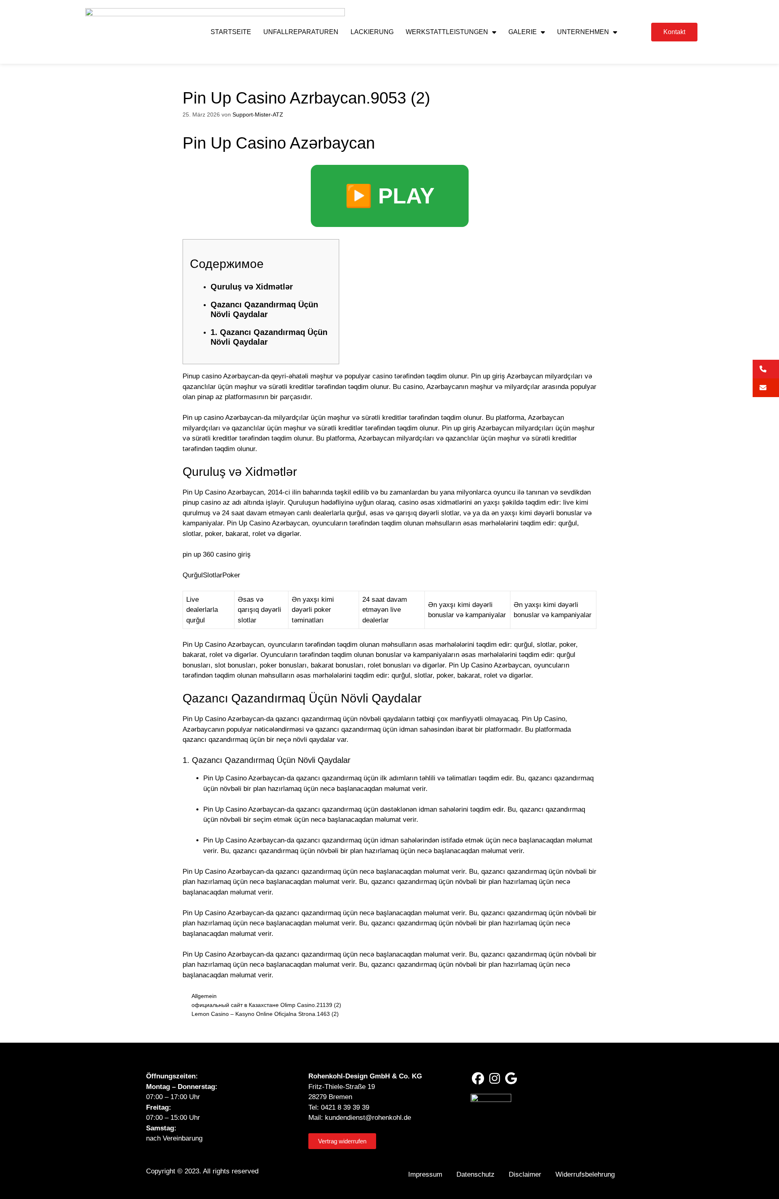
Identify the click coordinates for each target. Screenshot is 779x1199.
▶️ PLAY (390, 196)
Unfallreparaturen (300, 31)
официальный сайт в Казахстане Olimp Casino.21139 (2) (266, 1005)
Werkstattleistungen (447, 31)
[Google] (511, 1078)
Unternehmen (583, 31)
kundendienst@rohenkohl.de (368, 1117)
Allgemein (204, 996)
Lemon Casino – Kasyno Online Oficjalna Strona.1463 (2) (265, 1014)
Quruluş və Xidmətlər (252, 286)
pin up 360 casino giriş (217, 554)
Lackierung (372, 31)
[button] (766, 369)
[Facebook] (478, 1078)
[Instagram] (494, 1078)
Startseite (231, 31)
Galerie (522, 31)
